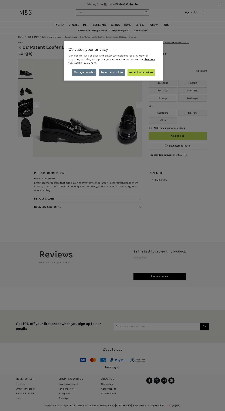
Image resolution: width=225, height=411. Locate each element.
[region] (113, 61)
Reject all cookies (112, 72)
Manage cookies (84, 72)
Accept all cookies (141, 72)
